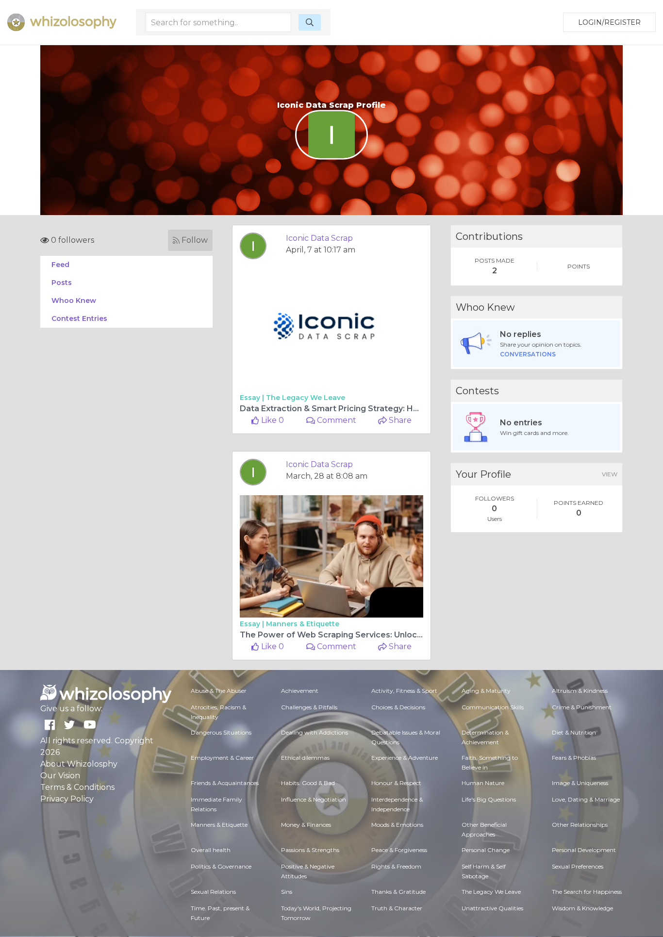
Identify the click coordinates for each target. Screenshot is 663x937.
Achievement (299, 690)
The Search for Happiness (587, 891)
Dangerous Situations (221, 732)
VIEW (609, 474)
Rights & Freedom (396, 866)
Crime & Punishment (582, 707)
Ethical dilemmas (305, 757)
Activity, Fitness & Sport (404, 690)
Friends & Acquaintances (225, 782)
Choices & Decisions (398, 707)
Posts (61, 282)
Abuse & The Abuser (219, 690)
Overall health (211, 849)
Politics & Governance (221, 866)
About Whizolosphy (78, 764)
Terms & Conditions (77, 787)
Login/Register (609, 22)
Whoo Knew (73, 300)
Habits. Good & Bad (308, 782)
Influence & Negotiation (313, 799)
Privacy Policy (67, 798)
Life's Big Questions (489, 799)
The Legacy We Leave (305, 397)
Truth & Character (396, 908)
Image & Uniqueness (580, 782)
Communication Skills (493, 707)
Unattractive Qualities (492, 908)
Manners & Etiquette (302, 623)
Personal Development (584, 849)
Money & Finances (306, 824)
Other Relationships (580, 824)
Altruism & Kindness (580, 690)
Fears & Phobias (574, 757)
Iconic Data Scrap (319, 238)
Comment (335, 420)
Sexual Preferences (577, 866)
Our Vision (60, 775)
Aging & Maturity (486, 690)
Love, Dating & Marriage (586, 799)
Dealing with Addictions (314, 732)
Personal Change (486, 849)
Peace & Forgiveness (399, 849)
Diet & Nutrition (574, 732)
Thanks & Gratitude (398, 891)
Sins (286, 891)
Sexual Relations (213, 891)
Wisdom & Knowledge (582, 908)
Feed (60, 264)
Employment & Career (222, 757)
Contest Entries (79, 318)
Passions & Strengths (310, 849)
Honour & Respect (396, 782)
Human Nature (483, 782)
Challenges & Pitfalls (309, 707)
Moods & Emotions (397, 824)
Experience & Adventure (404, 757)
